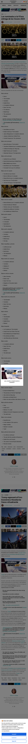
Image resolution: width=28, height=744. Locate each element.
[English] (21, 1)
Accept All (14, 734)
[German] (24, 1)
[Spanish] (26, 1)
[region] (14, 731)
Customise (14, 737)
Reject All (14, 741)
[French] (23, 1)
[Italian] (25, 1)
